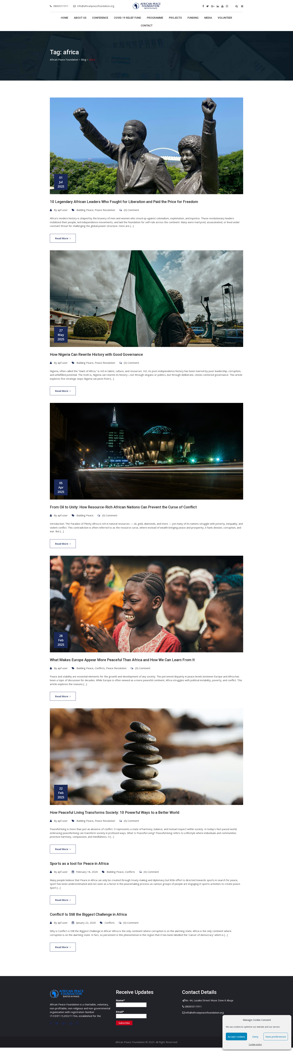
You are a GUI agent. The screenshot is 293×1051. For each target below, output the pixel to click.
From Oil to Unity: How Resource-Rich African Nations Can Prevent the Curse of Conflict (123, 507)
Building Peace (84, 210)
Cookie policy (255, 1044)
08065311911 (60, 6)
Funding (193, 17)
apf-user (63, 210)
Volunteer (225, 17)
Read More (61, 238)
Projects (175, 17)
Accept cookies (236, 1036)
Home (64, 17)
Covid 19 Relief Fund (127, 17)
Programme (155, 17)
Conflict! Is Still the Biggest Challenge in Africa (88, 914)
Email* (120, 1011)
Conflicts (100, 668)
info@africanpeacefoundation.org (95, 6)
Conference (100, 17)
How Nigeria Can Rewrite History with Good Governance (96, 354)
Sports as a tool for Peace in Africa (79, 863)
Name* (120, 1000)
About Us (80, 17)
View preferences (275, 1036)
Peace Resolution (105, 210)
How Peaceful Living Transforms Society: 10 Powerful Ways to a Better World (114, 812)
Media (208, 17)
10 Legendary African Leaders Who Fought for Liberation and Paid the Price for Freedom (124, 202)
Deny (255, 1036)
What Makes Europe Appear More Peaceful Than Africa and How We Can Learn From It (122, 660)
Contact (146, 25)
